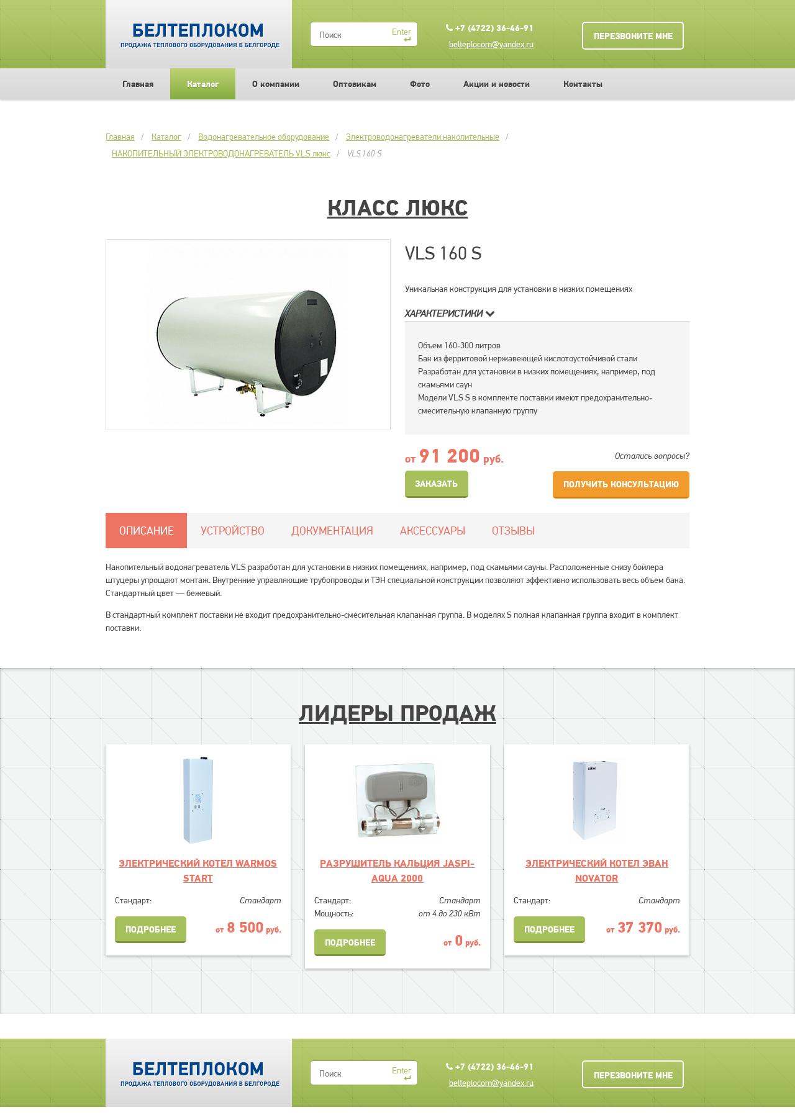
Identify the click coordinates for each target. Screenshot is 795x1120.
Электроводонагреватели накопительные (422, 137)
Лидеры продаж (397, 712)
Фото (420, 83)
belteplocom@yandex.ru (491, 44)
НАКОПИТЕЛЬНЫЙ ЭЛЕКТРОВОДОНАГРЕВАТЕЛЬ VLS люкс (221, 153)
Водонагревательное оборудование (263, 137)
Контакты (582, 83)
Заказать (436, 483)
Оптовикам (354, 83)
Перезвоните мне (633, 36)
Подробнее (150, 929)
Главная (137, 83)
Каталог (203, 83)
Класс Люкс (397, 207)
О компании (275, 83)
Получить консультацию (621, 484)
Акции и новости (496, 83)
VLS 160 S (364, 153)
